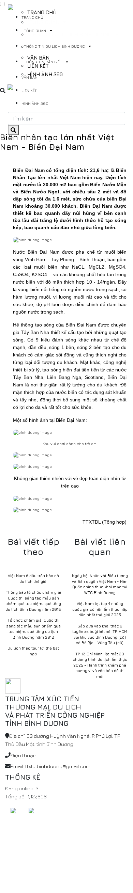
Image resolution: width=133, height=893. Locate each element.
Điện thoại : (23, 755)
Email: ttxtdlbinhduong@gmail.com (50, 766)
